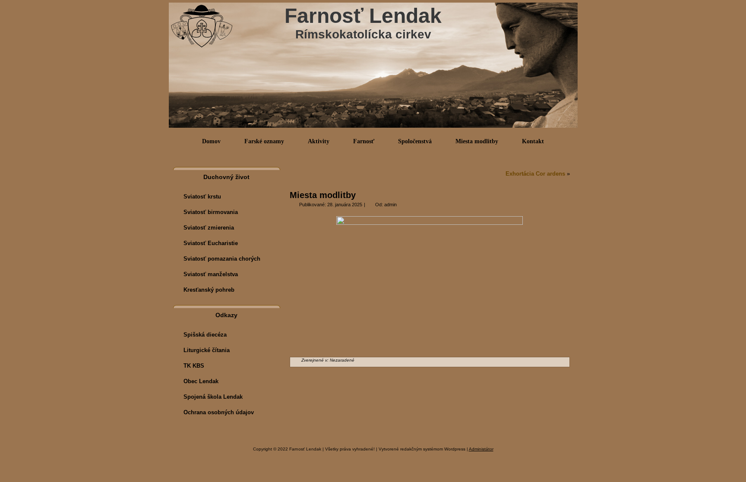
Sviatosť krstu (202, 196)
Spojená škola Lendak (213, 397)
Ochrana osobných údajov (218, 412)
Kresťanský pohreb (208, 290)
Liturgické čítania (206, 350)
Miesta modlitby (476, 141)
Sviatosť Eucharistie (210, 243)
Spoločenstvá (415, 141)
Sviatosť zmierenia (208, 227)
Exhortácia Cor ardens (535, 173)
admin (390, 204)
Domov (211, 141)
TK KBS (193, 365)
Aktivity (318, 141)
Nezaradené (342, 360)
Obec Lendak (200, 381)
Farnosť (363, 141)
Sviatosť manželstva (210, 274)
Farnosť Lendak (363, 15)
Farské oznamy (264, 141)
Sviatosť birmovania (210, 212)
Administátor (481, 449)
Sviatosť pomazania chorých (221, 258)
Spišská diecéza (205, 334)
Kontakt (533, 141)
